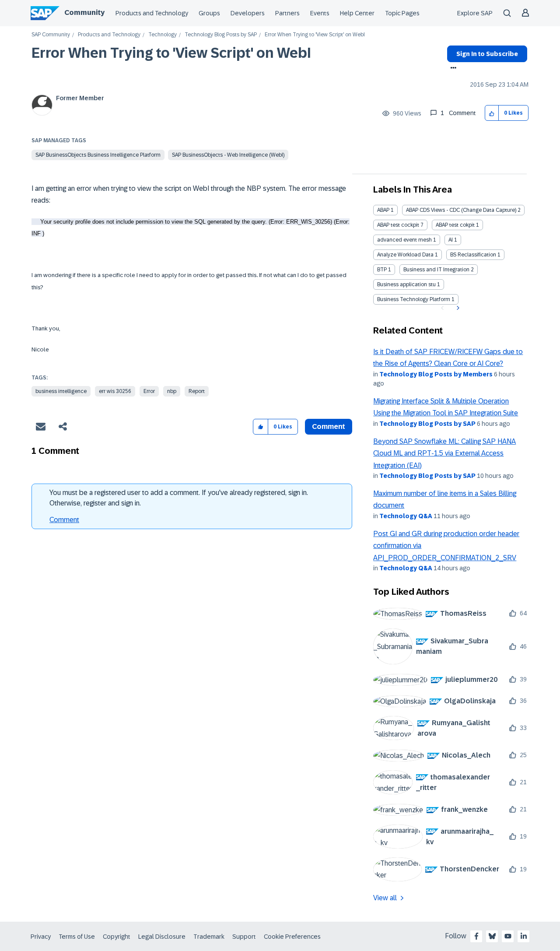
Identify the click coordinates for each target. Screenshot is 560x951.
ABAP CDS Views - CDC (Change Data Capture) (461, 210)
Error (149, 391)
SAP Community (51, 35)
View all (385, 898)
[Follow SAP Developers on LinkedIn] (523, 936)
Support (244, 936)
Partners (287, 13)
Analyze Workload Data (405, 255)
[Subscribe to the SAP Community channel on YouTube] (507, 936)
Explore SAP (475, 13)
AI (450, 240)
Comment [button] (328, 426)
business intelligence (61, 391)
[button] (492, 113)
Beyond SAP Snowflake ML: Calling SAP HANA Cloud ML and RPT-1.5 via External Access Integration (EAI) (444, 453)
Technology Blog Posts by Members (436, 374)
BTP (382, 270)
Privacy (41, 936)
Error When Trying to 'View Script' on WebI (171, 53)
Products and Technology (152, 13)
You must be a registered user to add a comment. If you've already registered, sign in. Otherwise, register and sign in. (178, 498)
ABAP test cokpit (455, 225)
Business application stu (406, 284)
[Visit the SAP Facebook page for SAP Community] (476, 936)
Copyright (116, 936)
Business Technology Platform (413, 299)
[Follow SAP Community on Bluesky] (492, 936)
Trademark (208, 936)
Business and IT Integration (436, 270)
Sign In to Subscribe (487, 53)
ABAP (383, 210)
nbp (171, 391)
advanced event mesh (404, 240)
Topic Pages (402, 13)
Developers (248, 13)
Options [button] (451, 68)
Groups (209, 13)
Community (84, 12)
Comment (64, 519)
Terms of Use (77, 936)
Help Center (357, 13)
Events (319, 13)
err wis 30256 (115, 391)
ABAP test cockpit (398, 225)
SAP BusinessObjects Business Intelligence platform (98, 155)
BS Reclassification (473, 255)
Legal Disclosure (162, 936)
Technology (162, 35)
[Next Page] (457, 308)
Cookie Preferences (292, 936)
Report (197, 391)
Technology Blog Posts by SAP (221, 35)
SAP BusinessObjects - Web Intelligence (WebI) (228, 155)
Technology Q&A (405, 515)
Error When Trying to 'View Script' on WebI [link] (315, 35)
